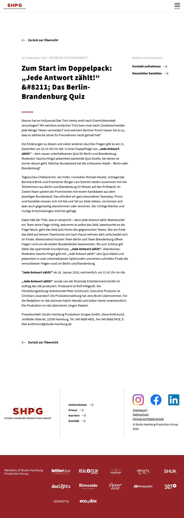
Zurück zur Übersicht (43, 40)
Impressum (140, 410)
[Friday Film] (115, 486)
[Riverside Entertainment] (88, 486)
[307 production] (170, 486)
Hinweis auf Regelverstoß (148, 419)
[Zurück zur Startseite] (14, 6)
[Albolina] (61, 501)
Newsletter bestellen (147, 73)
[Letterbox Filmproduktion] (61, 471)
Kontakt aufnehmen (146, 66)
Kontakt (74, 421)
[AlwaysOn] (143, 486)
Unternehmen (78, 405)
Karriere (74, 415)
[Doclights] (61, 486)
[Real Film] (88, 471)
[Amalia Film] (143, 471)
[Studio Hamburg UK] (170, 471)
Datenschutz (140, 414)
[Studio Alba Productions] (115, 471)
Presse (73, 410)
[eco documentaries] (88, 501)
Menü (178, 9)
